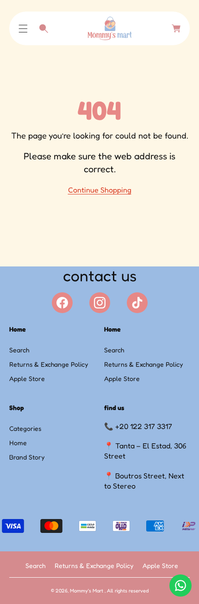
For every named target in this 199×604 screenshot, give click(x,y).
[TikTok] (137, 302)
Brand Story (26, 457)
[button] (23, 28)
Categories (25, 428)
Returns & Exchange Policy (48, 364)
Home (18, 443)
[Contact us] (180, 585)
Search (19, 350)
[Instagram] (99, 302)
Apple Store (27, 378)
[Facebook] (62, 302)
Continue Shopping (99, 189)
